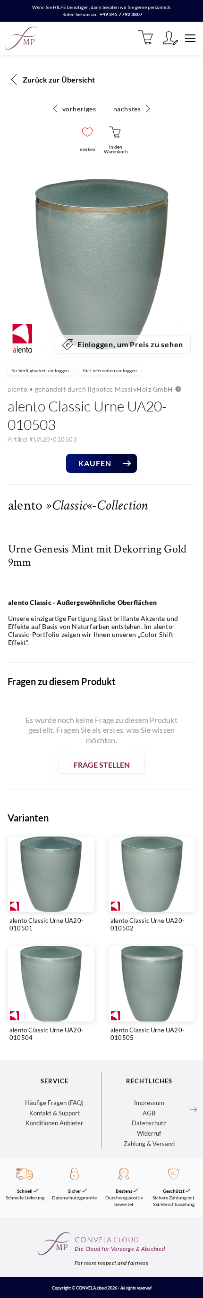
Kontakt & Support (54, 1113)
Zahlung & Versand (149, 1143)
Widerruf (149, 1133)
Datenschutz (149, 1123)
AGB (149, 1113)
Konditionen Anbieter (54, 1123)
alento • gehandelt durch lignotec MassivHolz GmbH (90, 389)
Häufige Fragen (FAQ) (54, 1102)
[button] (87, 132)
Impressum (149, 1102)
